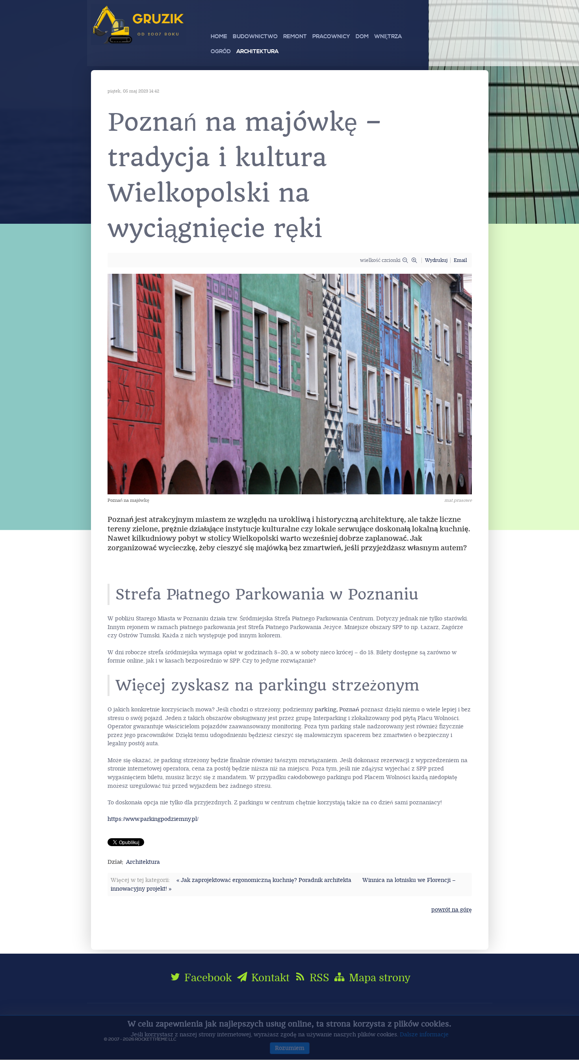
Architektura (143, 862)
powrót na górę (451, 909)
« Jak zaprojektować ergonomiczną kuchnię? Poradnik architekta (263, 880)
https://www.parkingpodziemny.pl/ (153, 819)
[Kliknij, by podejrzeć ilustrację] (290, 384)
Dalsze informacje (424, 1034)
